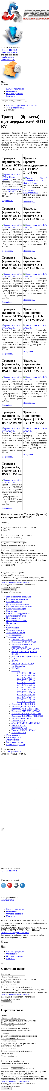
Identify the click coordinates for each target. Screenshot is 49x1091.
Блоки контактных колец (17, 599)
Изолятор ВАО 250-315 (21, 718)
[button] (24, 82)
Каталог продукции (15, 89)
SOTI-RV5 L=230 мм (26, 687)
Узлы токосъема (13, 735)
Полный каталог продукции (18, 597)
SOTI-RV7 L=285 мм (26, 694)
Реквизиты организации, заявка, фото (18, 545)
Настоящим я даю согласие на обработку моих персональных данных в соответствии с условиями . (24, 579)
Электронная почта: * (10, 1038)
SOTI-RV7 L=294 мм (26, 697)
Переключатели (13, 618)
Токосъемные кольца (15, 632)
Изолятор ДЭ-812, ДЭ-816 (23, 704)
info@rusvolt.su (7, 57)
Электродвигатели (14, 742)
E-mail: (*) (5, 530)
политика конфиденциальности (15, 932)
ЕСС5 (14, 659)
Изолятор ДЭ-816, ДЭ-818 (23, 706)
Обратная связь (8, 59)
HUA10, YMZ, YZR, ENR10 (24, 651)
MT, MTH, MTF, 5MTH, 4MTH (25, 649)
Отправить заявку (9, 590)
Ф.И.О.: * (5, 1015)
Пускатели (11, 623)
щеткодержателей (14, 189)
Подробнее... (7, 200)
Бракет (5, 179)
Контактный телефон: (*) (12, 537)
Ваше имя (5, 974)
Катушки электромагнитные (19, 606)
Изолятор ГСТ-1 (18, 732)
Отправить (6, 1002)
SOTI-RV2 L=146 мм (26, 675)
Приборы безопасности (16, 620)
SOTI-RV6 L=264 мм (26, 692)
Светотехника (12, 628)
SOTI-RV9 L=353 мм (26, 701)
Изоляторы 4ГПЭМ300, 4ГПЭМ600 (27, 716)
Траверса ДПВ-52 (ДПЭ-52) (23, 730)
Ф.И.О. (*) (5, 522)
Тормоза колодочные (15, 630)
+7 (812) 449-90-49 (9, 50)
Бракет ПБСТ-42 (18, 725)
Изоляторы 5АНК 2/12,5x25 (23, 642)
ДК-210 (14, 654)
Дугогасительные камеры (17, 604)
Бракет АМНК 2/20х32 (21, 640)
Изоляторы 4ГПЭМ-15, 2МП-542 (26, 713)
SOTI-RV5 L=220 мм (26, 685)
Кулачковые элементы (16, 616)
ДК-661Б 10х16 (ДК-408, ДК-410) (26, 656)
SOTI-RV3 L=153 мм (26, 680)
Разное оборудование (15, 744)
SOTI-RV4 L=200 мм (26, 682)
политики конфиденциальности (15, 582)
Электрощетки (12, 740)
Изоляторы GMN (19, 647)
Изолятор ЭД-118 (19, 728)
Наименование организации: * (14, 1023)
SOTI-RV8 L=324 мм (26, 699)
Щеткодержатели (14, 737)
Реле (8, 625)
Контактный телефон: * (11, 1046)
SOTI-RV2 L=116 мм (26, 673)
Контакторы (11, 611)
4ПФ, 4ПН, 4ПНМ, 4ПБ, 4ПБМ (25, 723)
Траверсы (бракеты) (15, 637)
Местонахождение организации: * (16, 1031)
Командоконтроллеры (16, 609)
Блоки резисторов (14, 601)
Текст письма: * (8, 1053)
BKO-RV (15, 668)
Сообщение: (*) (8, 565)
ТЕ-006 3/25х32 (18, 666)
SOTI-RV (15, 671)
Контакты (10, 96)
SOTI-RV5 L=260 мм (26, 690)
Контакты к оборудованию (18, 613)
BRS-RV (12, 191)
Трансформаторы (14, 635)
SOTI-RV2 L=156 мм (26, 678)
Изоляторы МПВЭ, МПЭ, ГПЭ (25, 709)
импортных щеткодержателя (30, 191)
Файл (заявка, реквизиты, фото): (15, 1063)
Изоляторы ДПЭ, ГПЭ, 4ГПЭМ (25, 711)
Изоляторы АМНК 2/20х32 (23, 644)
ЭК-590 (14, 661)
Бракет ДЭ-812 (18, 721)
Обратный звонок (9, 52)
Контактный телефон (10, 982)
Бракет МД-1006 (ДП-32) (22, 663)
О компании (11, 91)
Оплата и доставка (14, 93)
